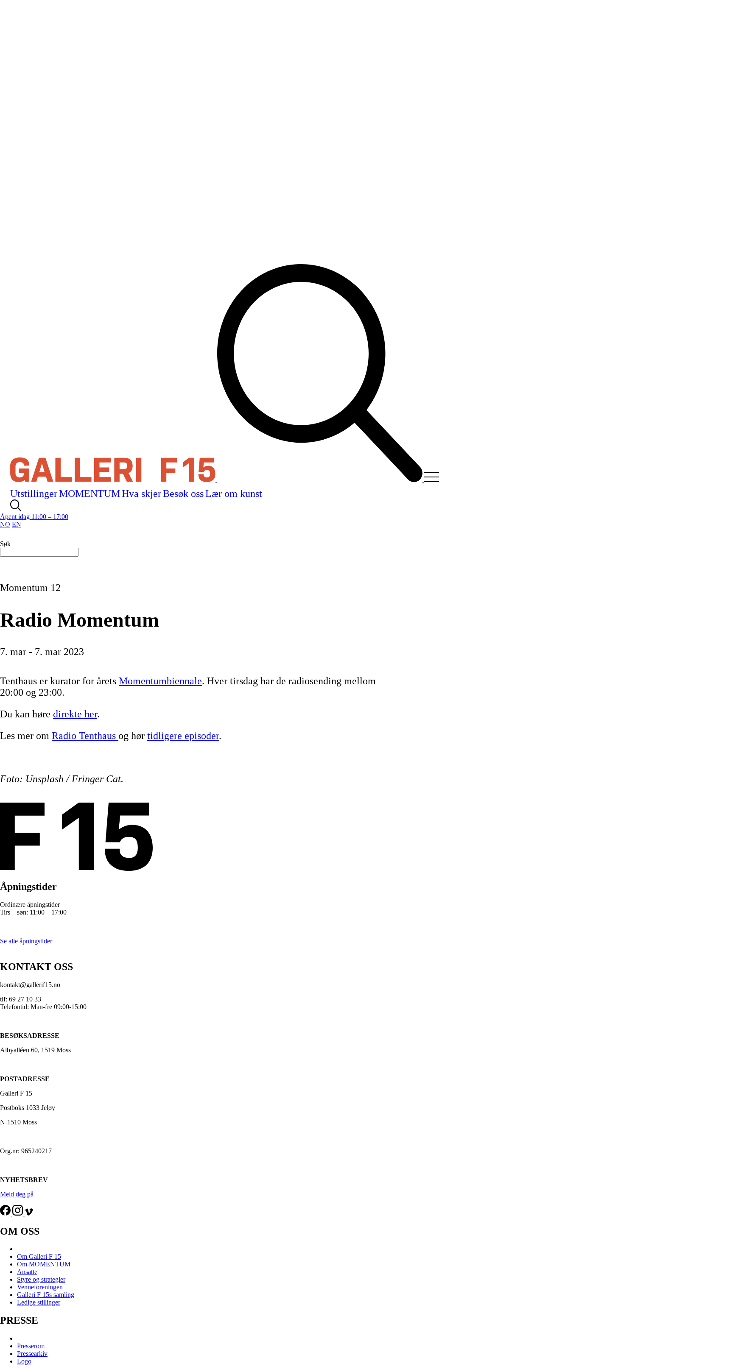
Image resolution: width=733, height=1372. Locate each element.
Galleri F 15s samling (45, 1294)
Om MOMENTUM (43, 1264)
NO (5, 524)
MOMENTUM (89, 493)
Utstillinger (33, 493)
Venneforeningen (40, 1287)
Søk (5, 543)
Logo (24, 1361)
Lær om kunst (233, 493)
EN (16, 524)
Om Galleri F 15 (39, 1256)
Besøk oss (183, 493)
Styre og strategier (41, 1279)
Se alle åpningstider (26, 941)
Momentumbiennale (160, 680)
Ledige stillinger (38, 1302)
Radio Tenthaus (85, 735)
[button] (437, 479)
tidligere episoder (183, 735)
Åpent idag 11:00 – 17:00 (34, 516)
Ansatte (27, 1271)
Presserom (31, 1346)
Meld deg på (17, 1194)
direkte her (75, 713)
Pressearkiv (32, 1353)
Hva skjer (141, 493)
